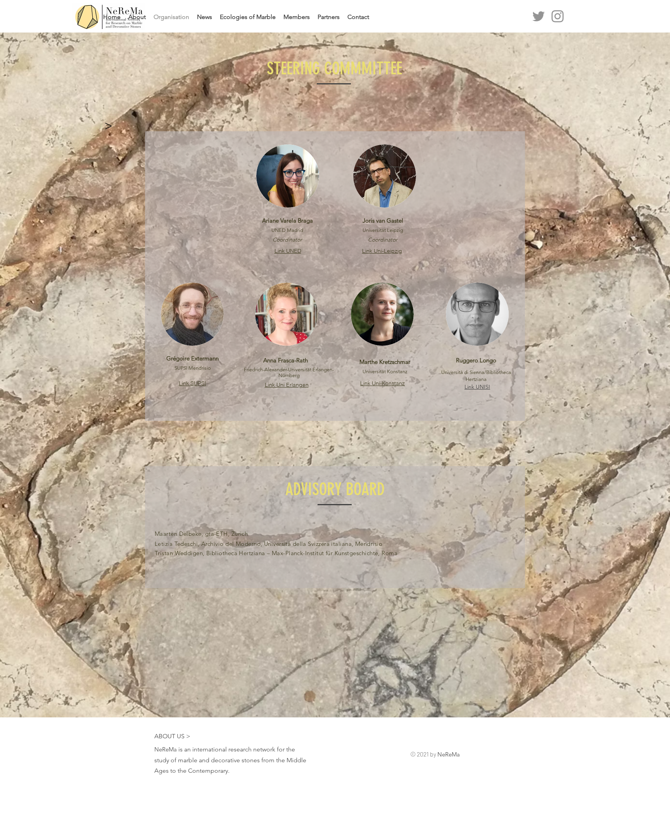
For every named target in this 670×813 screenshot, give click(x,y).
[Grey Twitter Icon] (538, 16)
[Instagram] (557, 16)
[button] (108, 125)
